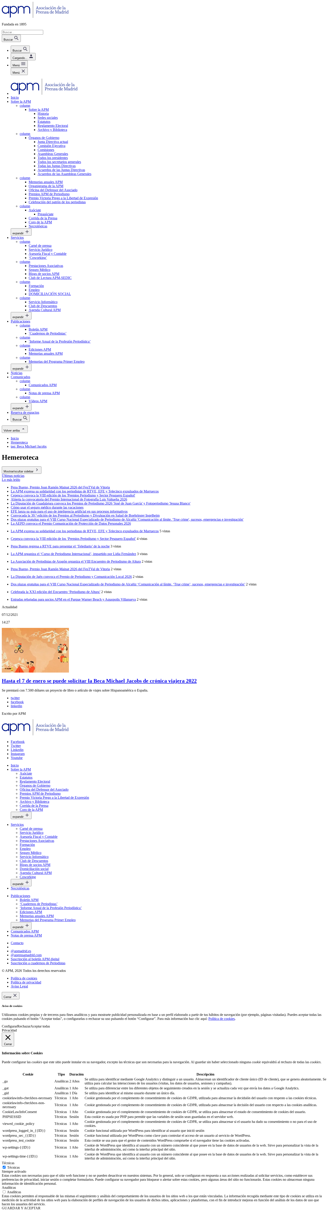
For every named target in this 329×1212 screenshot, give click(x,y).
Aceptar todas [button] (40, 1026)
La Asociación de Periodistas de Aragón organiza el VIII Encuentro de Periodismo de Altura (76, 561)
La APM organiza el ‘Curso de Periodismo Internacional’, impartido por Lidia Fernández (73, 554)
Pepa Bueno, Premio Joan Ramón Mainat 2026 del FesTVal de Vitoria (60, 569)
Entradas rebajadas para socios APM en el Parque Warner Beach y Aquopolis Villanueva (73, 599)
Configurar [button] (9, 1026)
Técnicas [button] (8, 1163)
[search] (20, 49)
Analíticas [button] (9, 1187)
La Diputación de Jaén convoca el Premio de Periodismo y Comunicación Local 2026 (71, 577)
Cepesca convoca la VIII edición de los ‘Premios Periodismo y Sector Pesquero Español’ (73, 539)
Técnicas (13, 1167)
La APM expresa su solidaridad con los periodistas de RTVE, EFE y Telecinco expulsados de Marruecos (85, 531)
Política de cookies (221, 1019)
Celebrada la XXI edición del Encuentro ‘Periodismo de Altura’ (55, 592)
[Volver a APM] (35, 17)
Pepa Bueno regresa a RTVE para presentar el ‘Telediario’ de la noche (60, 546)
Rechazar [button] (23, 1026)
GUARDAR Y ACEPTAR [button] (21, 1208)
